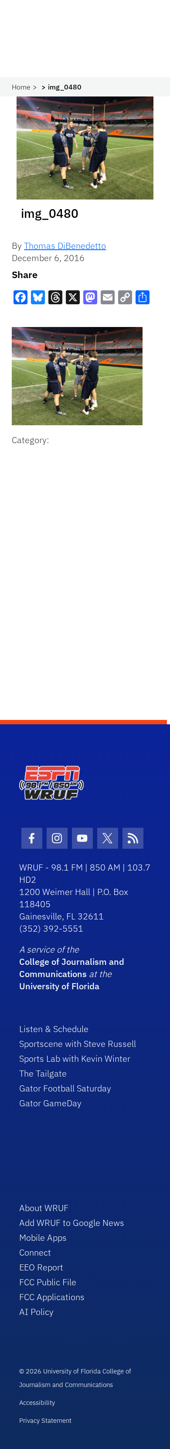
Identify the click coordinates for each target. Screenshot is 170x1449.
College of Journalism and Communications (71, 968)
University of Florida (59, 986)
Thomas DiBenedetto (65, 245)
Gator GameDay (50, 1103)
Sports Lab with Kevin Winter (74, 1058)
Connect (35, 1252)
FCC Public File (47, 1282)
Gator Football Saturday (65, 1088)
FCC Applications (52, 1297)
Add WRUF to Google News (71, 1223)
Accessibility (37, 1402)
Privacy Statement (45, 1420)
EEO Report (41, 1267)
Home (21, 87)
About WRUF (43, 1208)
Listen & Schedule (53, 1029)
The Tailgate (43, 1073)
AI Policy (36, 1312)
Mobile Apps (43, 1237)
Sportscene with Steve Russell (77, 1044)
